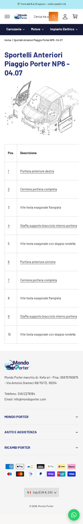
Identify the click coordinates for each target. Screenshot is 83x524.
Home (7, 40)
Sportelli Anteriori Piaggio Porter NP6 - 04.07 (38, 40)
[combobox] (44, 16)
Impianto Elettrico (62, 29)
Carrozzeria (13, 29)
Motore (35, 29)
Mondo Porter (45, 505)
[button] (7, 16)
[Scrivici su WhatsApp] (74, 515)
